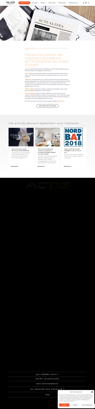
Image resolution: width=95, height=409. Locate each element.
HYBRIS (27, 79)
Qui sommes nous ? (47, 374)
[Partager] (83, 3)
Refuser (75, 405)
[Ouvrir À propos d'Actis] (78, 3)
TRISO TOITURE (29, 93)
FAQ (47, 395)
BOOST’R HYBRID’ (29, 89)
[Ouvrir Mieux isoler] (56, 3)
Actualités (32, 48)
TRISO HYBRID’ (29, 73)
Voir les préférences (87, 405)
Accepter (64, 405)
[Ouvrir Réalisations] (66, 3)
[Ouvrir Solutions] (38, 3)
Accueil (26, 48)
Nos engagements (47, 384)
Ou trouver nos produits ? (48, 389)
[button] (92, 392)
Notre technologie (48, 379)
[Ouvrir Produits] (46, 3)
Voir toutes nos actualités (47, 105)
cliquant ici (61, 101)
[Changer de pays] (86, 3)
